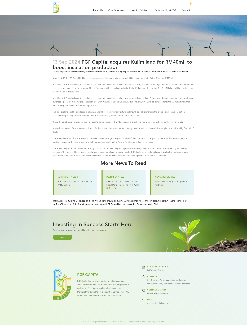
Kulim (120, 201)
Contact (186, 10)
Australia (62, 201)
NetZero (162, 201)
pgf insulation (129, 204)
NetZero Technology (177, 201)
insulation (112, 201)
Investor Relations (140, 10)
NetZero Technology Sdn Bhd (67, 204)
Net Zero (153, 201)
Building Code (74, 201)
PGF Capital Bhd (114, 204)
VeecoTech (160, 321)
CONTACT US (63, 237)
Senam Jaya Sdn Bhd (147, 204)
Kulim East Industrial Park (135, 201)
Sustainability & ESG (165, 10)
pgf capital (100, 204)
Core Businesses (116, 10)
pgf (92, 204)
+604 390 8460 (161, 293)
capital (85, 201)
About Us (98, 10)
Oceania (86, 204)
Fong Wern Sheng (98, 201)
